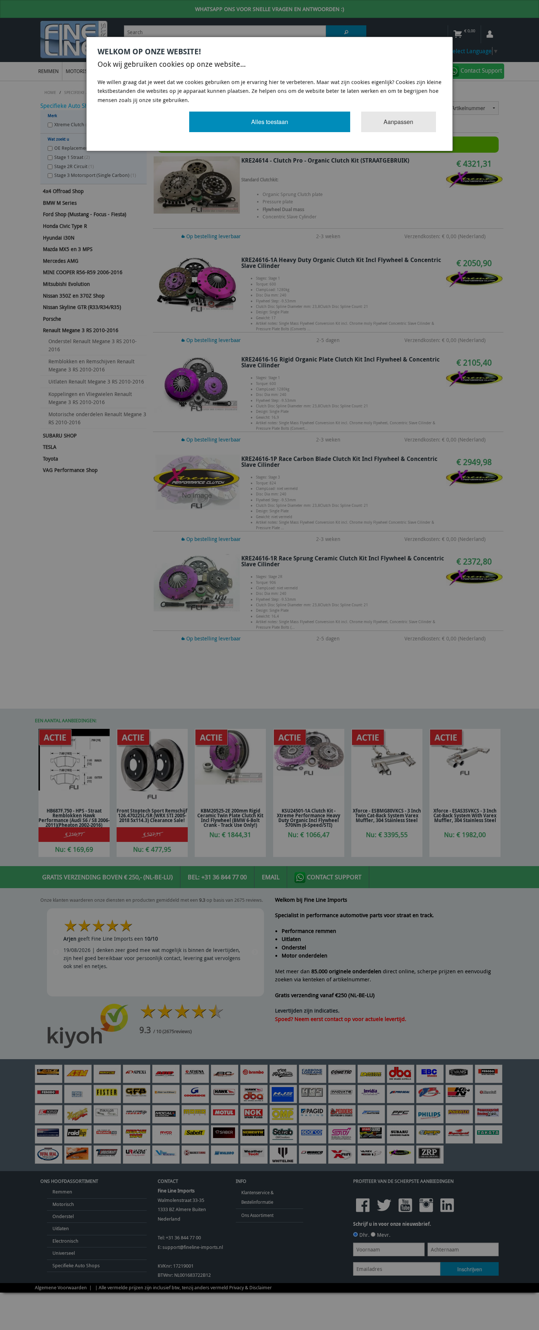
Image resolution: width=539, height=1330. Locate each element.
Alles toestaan (269, 121)
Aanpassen (398, 121)
